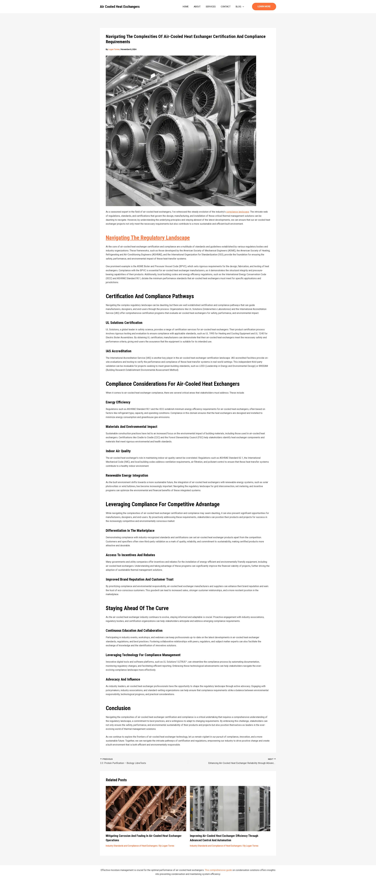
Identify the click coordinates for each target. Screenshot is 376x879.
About (197, 6)
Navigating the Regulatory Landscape (148, 237)
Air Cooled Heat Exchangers (120, 7)
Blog (238, 6)
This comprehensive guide (218, 870)
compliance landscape (237, 211)
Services (211, 6)
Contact (226, 6)
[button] (242, 6)
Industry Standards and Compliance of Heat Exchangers (131, 846)
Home (186, 6)
